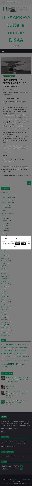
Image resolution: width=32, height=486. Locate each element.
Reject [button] (23, 243)
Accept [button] (17, 243)
